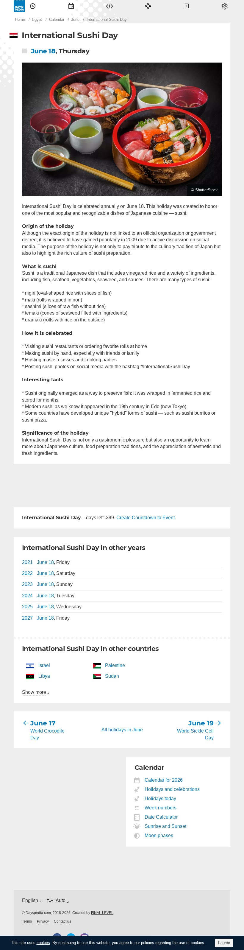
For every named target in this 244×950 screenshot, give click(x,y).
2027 (27, 618)
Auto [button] (60, 900)
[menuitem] (32, 6)
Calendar (71, 6)
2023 (27, 584)
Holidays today (160, 798)
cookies (43, 942)
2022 (27, 573)
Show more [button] (34, 692)
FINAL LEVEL (102, 913)
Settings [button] (224, 6)
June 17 (43, 723)
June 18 (43, 51)
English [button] (30, 900)
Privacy (43, 921)
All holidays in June (122, 729)
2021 (27, 562)
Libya (44, 676)
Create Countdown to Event (145, 517)
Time (32, 6)
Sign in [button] (186, 6)
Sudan (112, 676)
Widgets (109, 6)
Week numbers (160, 807)
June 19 (201, 723)
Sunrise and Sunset (165, 826)
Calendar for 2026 (164, 780)
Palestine (115, 665)
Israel (44, 665)
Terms (27, 921)
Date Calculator (161, 817)
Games (148, 6)
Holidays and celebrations (172, 789)
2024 (27, 595)
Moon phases (159, 835)
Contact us (62, 921)
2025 (27, 606)
